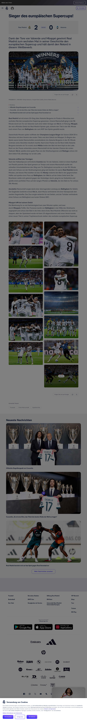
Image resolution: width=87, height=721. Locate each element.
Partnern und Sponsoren (50, 709)
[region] (43, 709)
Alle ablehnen (32, 716)
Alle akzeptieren (8, 716)
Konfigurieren (20, 716)
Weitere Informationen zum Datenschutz (12, 713)
